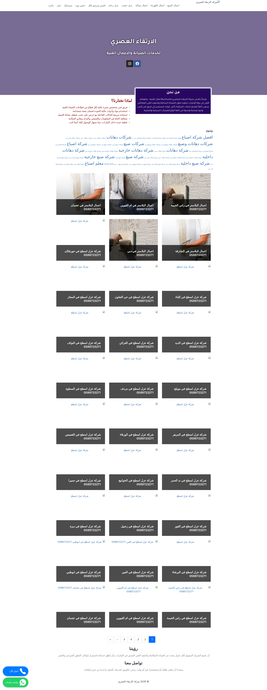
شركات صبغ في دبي (94, 145)
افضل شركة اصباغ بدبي (173, 138)
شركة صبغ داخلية (195, 163)
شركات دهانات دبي (87, 138)
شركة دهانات (177, 150)
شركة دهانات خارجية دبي (93, 151)
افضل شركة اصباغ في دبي (142, 138)
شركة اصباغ (77, 143)
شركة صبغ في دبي (135, 164)
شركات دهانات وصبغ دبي (152, 145)
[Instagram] (129, 63)
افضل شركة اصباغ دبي (158, 138)
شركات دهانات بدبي (99, 138)
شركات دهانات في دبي (73, 138)
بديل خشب (127, 5)
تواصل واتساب (11, 682)
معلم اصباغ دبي (68, 164)
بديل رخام (114, 5)
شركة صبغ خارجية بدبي (76, 158)
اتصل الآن (13, 671)
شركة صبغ (135, 156)
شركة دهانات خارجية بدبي (110, 151)
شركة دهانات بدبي (160, 151)
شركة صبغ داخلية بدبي (173, 164)
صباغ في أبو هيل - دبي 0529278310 (116, 164)
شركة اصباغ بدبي (60, 145)
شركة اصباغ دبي (207, 151)
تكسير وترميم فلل (97, 5)
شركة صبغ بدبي (120, 158)
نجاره (51, 5)
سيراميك (68, 5)
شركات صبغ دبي (106, 145)
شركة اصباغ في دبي (195, 151)
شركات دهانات (119, 137)
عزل (59, 5)
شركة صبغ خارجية (99, 156)
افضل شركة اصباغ (197, 137)
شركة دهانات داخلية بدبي (194, 158)
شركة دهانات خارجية (135, 150)
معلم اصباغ (94, 163)
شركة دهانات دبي (163, 158)
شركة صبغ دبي (146, 164)
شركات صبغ (134, 143)
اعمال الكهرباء (157, 5)
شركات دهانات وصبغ (195, 143)
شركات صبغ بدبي (117, 145)
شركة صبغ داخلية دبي (158, 164)
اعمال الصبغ (173, 5)
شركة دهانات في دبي (151, 158)
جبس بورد (80, 5)
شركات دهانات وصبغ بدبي (169, 145)
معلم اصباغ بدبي (79, 164)
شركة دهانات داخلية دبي (177, 158)
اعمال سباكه (141, 5)
